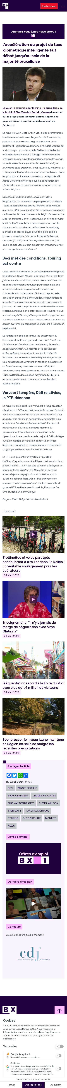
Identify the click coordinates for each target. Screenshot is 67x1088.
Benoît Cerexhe (27, 788)
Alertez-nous (49, 6)
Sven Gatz (14, 810)
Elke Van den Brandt (21, 803)
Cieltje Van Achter (44, 795)
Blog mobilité (32, 818)
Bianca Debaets (18, 795)
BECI (10, 788)
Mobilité (50, 818)
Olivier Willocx (48, 803)
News (11, 826)
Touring (13, 818)
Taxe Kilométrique (37, 810)
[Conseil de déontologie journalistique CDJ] (33, 954)
